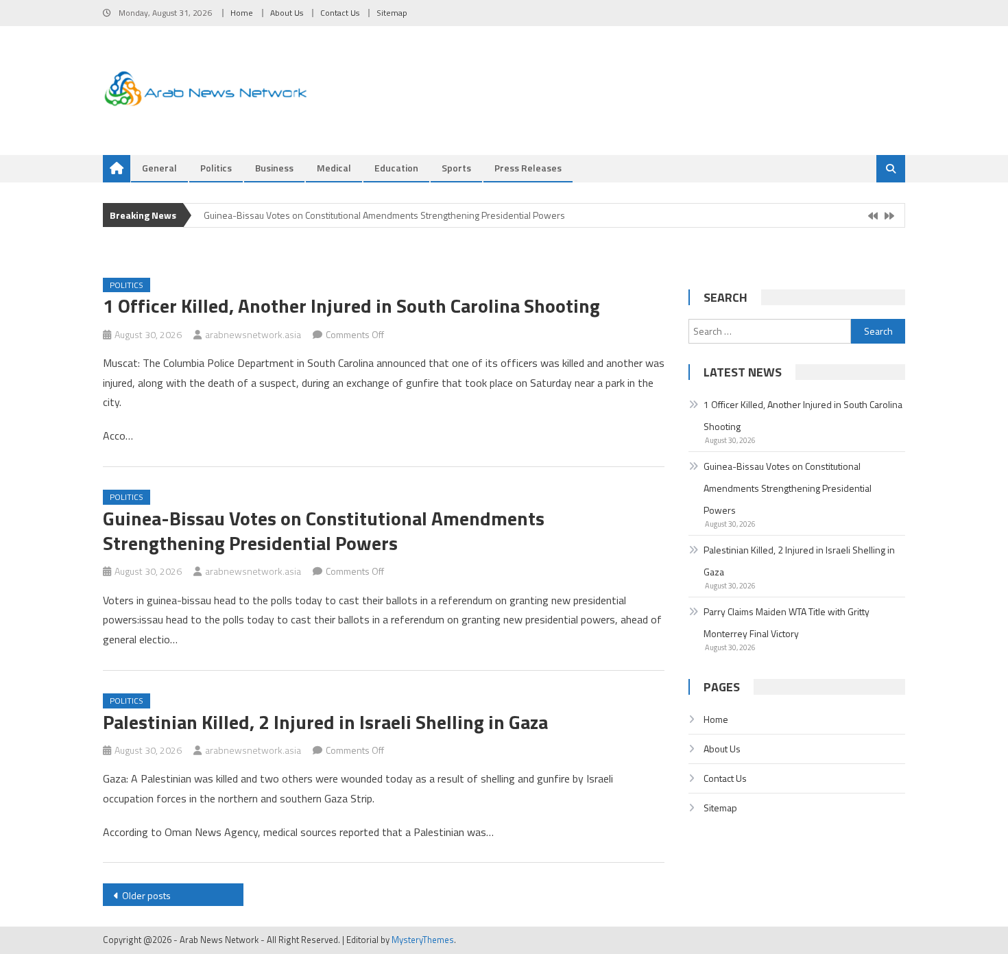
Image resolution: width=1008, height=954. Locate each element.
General (159, 167)
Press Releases (528, 167)
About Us (286, 12)
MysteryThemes (423, 939)
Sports (456, 167)
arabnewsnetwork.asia (253, 334)
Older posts (146, 895)
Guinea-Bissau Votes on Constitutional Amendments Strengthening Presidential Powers (384, 215)
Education (396, 167)
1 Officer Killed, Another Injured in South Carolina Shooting (351, 305)
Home (241, 12)
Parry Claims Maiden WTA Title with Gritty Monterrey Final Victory (786, 622)
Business (274, 167)
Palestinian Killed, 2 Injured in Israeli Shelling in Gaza (325, 722)
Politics (216, 167)
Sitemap (391, 12)
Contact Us (339, 12)
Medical (334, 167)
